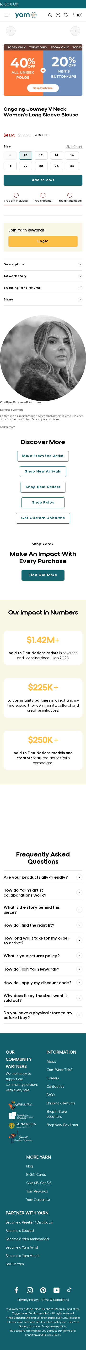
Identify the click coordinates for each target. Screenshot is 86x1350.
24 (56, 166)
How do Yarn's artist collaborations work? (25, 892)
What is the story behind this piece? (32, 909)
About (51, 1061)
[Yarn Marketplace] (26, 15)
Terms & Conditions (54, 1299)
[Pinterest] (43, 1290)
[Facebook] (16, 1290)
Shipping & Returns (61, 1103)
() (79, 15)
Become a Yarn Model (22, 1256)
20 (26, 166)
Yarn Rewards (37, 1191)
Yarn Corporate (38, 1200)
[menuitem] (50, 15)
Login (43, 241)
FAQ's (51, 1095)
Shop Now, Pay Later (62, 1125)
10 (25, 155)
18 (10, 166)
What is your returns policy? (32, 955)
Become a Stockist (20, 1231)
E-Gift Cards (36, 1174)
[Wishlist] (66, 15)
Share (9, 299)
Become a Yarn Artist (22, 1247)
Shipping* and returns (22, 287)
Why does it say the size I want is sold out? (35, 998)
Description (14, 264)
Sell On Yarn (15, 1264)
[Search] (50, 15)
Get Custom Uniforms (43, 518)
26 (72, 166)
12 (41, 155)
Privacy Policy (27, 1299)
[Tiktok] (70, 1290)
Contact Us (55, 1086)
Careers (53, 1078)
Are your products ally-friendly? (36, 877)
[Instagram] (30, 1290)
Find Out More (43, 575)
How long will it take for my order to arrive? (37, 940)
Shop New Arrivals (43, 471)
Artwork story (15, 276)
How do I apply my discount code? (37, 982)
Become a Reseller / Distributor (29, 1222)
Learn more (8, 426)
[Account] (58, 15)
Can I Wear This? (59, 1070)
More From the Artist (43, 456)
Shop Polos (43, 502)
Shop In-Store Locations (57, 1114)
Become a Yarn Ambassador (27, 1239)
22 (41, 166)
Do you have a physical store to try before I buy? (38, 1015)
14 (57, 155)
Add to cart (43, 180)
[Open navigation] (6, 15)
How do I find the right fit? (29, 925)
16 (72, 155)
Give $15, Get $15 (38, 1183)
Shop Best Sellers (43, 487)
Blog (29, 1166)
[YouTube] (56, 1290)
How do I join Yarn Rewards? (31, 969)
